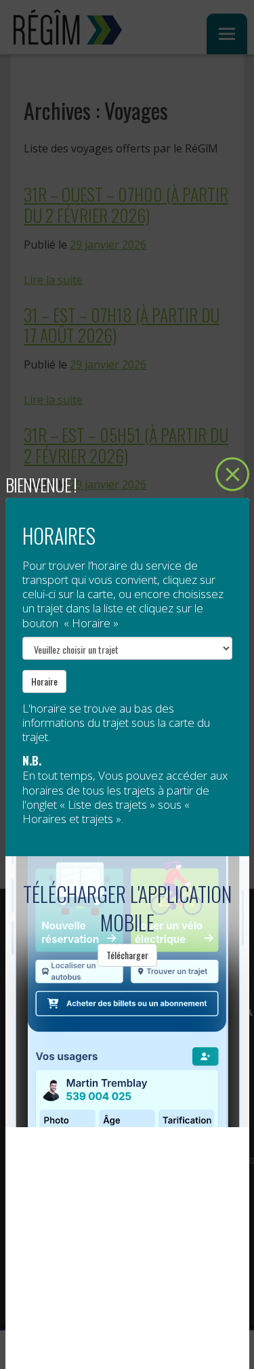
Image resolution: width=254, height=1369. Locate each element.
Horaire (44, 681)
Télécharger (127, 955)
